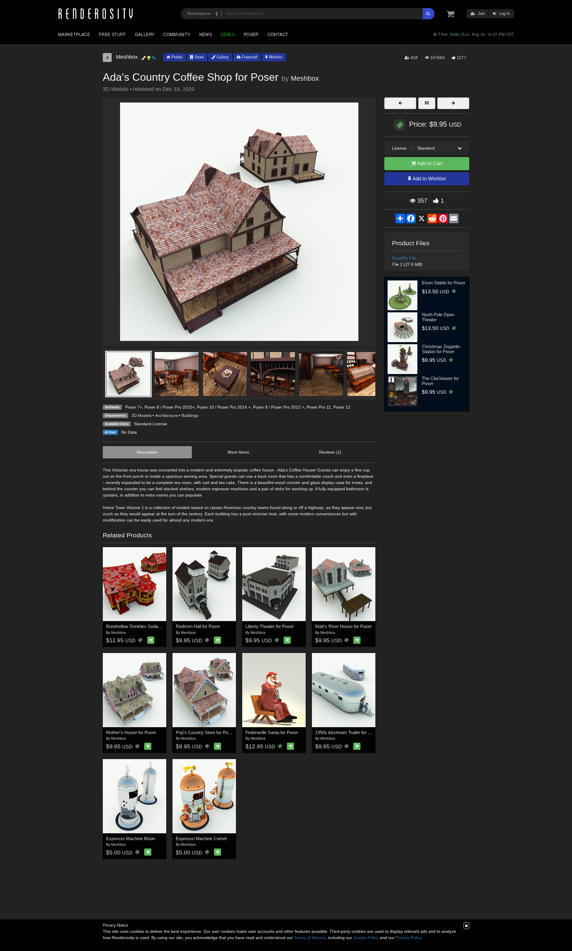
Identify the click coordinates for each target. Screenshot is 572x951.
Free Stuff (112, 34)
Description (147, 452)
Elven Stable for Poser (443, 282)
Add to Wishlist (428, 178)
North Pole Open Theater (438, 317)
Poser (251, 34)
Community (176, 34)
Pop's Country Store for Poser (205, 732)
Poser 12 (341, 407)
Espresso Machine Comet (201, 838)
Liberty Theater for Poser (269, 626)
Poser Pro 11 (319, 407)
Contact (278, 34)
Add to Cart (429, 163)
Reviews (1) (330, 452)
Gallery (145, 34)
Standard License (150, 423)
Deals (228, 34)
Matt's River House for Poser (343, 626)
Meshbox (305, 78)
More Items (238, 452)
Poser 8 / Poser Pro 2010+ (169, 407)
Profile (176, 57)
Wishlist (275, 57)
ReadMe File (404, 258)
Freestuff (249, 57)
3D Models (141, 415)
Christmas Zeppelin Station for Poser (441, 349)
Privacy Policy (408, 937)
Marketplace (74, 34)
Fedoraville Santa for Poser (271, 732)
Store (198, 57)
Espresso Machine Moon (130, 838)
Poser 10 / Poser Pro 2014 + (224, 407)
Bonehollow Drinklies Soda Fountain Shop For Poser (157, 626)
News (205, 34)
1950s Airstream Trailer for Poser (347, 732)
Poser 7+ (133, 407)
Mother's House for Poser (131, 732)
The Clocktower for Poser (440, 381)
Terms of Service (310, 937)
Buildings (189, 415)
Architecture (166, 415)
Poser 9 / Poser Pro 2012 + (278, 407)
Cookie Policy (366, 937)
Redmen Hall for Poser (198, 626)
